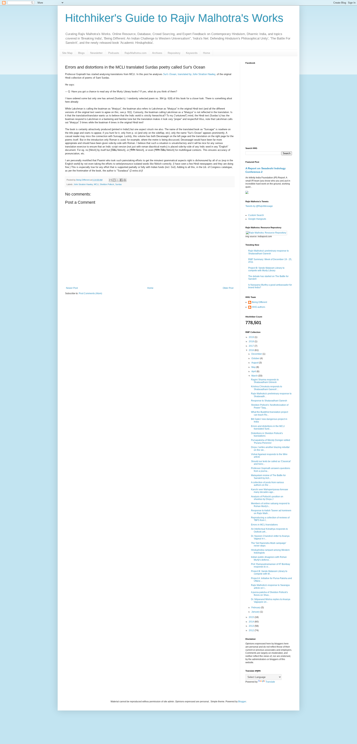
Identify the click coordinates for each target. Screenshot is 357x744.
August (255, 362)
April (254, 371)
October (255, 358)
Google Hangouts (257, 219)
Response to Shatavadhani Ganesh (269, 400)
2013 (252, 626)
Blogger (242, 701)
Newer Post (72, 288)
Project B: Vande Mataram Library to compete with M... (269, 572)
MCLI (96, 184)
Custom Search (256, 215)
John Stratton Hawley (83, 184)
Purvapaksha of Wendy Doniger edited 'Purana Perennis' (270, 441)
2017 (252, 346)
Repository (174, 52)
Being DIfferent (259, 302)
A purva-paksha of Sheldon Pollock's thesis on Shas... (269, 593)
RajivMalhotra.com (136, 52)
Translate (270, 682)
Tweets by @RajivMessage (259, 206)
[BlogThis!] (114, 180)
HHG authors (258, 307)
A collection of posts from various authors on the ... (267, 483)
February (256, 607)
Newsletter (96, 52)
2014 (252, 621)
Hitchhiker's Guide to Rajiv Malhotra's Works (174, 18)
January (255, 612)
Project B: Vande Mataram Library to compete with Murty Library (266, 269)
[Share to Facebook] (121, 180)
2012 (252, 630)
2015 (252, 617)
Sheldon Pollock (107, 184)
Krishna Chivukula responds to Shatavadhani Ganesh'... (266, 387)
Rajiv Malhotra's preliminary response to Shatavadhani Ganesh (268, 252)
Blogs (81, 52)
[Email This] (110, 180)
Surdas (118, 184)
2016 (252, 350)
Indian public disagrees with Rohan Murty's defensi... (269, 558)
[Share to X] (118, 180)
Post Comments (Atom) (90, 293)
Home (206, 52)
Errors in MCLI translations (264, 524)
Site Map (67, 52)
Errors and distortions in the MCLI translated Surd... (268, 427)
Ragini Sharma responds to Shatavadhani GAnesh (265, 381)
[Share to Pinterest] (125, 180)
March (254, 375)
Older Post (228, 288)
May (253, 367)
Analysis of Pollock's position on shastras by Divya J (267, 497)
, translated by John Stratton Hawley (189, 74)
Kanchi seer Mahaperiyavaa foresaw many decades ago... (269, 490)
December (257, 354)
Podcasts (113, 52)
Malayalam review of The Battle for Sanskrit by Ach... (268, 476)
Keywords (191, 52)
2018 (252, 341)
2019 (252, 337)
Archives (157, 52)
